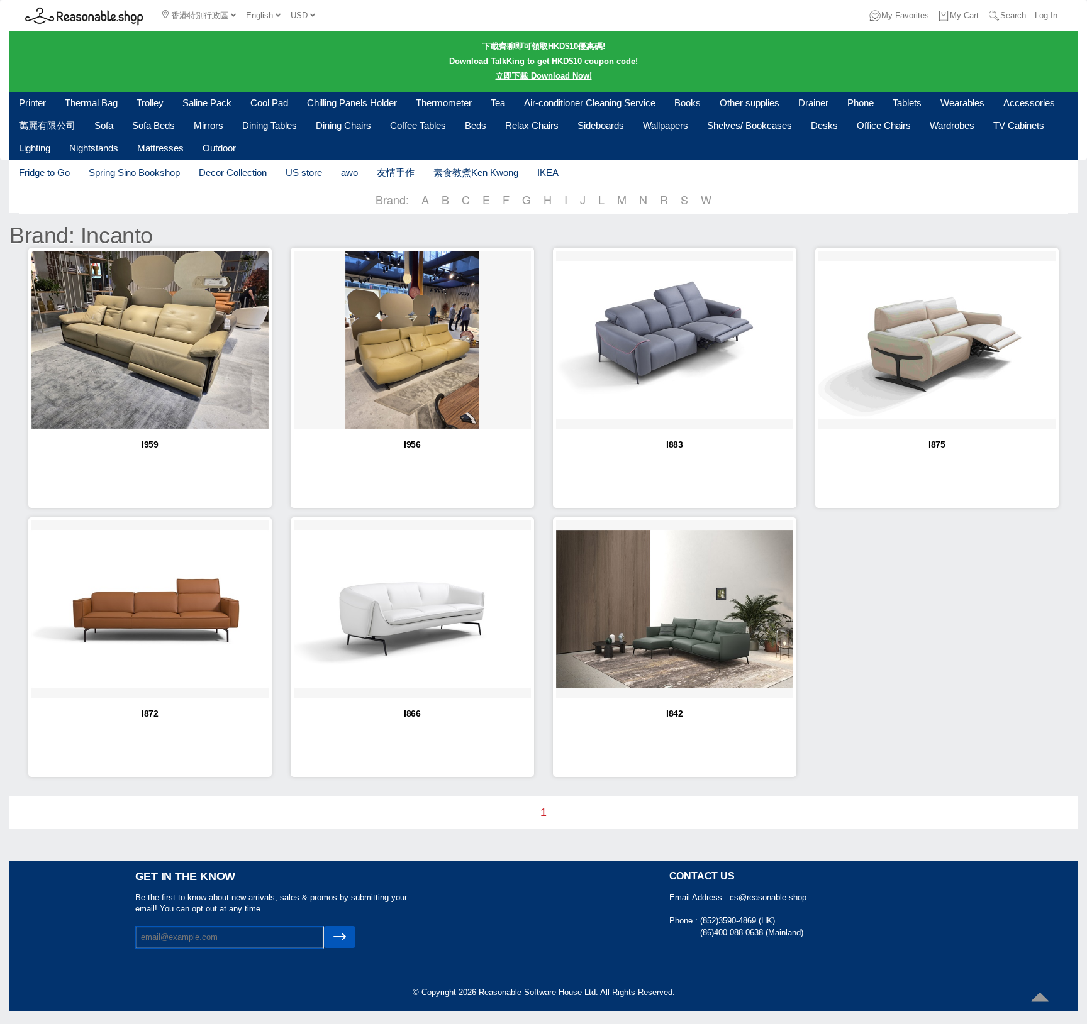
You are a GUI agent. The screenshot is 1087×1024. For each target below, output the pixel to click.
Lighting (34, 148)
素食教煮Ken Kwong (475, 172)
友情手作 (396, 172)
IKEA (548, 172)
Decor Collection (233, 172)
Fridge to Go (44, 172)
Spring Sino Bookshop (134, 172)
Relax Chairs (532, 125)
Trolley (150, 102)
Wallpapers (665, 125)
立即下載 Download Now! (544, 75)
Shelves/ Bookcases (749, 125)
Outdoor (219, 148)
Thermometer (444, 102)
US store (304, 172)
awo (349, 172)
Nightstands (93, 148)
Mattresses (160, 148)
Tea (498, 102)
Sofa (103, 125)
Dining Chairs (343, 125)
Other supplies (749, 102)
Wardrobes (952, 125)
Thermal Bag (91, 102)
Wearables (962, 102)
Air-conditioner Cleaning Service (589, 102)
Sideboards (600, 125)
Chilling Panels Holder (352, 102)
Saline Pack (206, 102)
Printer (32, 102)
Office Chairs (884, 125)
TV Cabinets (1018, 125)
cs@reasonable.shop (768, 897)
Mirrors (208, 125)
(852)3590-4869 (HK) (737, 920)
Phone (860, 102)
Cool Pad (269, 102)
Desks (824, 125)
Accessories (1029, 102)
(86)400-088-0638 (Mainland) (751, 932)
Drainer (813, 102)
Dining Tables (269, 125)
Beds (475, 125)
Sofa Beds (153, 125)
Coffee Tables (418, 125)
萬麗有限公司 (47, 125)
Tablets (907, 102)
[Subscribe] (339, 937)
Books (687, 102)
